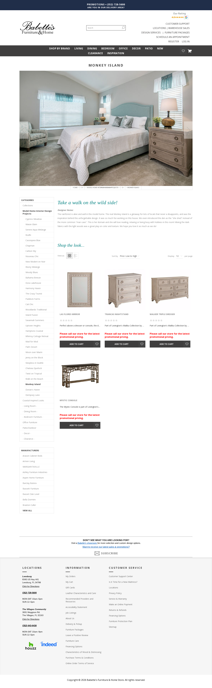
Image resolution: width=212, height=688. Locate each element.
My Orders (70, 576)
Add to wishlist (96, 344)
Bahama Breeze (33, 277)
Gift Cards (70, 587)
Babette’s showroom (87, 543)
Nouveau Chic (32, 256)
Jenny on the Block (34, 357)
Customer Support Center (121, 576)
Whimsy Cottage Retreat (37, 336)
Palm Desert (31, 347)
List (75, 255)
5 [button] (131, 187)
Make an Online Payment (120, 604)
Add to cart (77, 344)
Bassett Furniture (31, 488)
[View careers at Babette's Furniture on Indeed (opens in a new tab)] (48, 646)
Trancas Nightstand (116, 314)
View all (27, 510)
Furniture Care (72, 640)
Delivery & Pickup (74, 624)
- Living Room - (30, 406)
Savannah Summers (35, 320)
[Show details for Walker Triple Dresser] (170, 289)
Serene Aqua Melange (36, 229)
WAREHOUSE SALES (179, 28)
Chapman (30, 245)
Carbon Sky (31, 251)
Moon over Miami (34, 352)
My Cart (69, 582)
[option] (106, 128)
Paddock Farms (33, 299)
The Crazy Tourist (34, 293)
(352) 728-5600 (116, 4)
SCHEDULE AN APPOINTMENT (173, 37)
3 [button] (106, 187)
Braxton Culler (29, 505)
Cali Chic (29, 304)
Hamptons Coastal (34, 331)
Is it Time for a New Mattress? (123, 582)
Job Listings (71, 612)
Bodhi (28, 235)
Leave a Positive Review (77, 635)
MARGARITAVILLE (31, 466)
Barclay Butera (29, 483)
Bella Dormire (29, 499)
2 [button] (93, 187)
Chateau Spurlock (34, 368)
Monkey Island (33, 384)
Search (123, 27)
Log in (186, 41)
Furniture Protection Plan (120, 621)
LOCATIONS (159, 28)
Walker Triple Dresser (162, 314)
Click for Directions (30, 586)
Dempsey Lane (33, 395)
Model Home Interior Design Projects (37, 212)
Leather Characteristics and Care (81, 593)
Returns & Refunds (117, 610)
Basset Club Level (31, 494)
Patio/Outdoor (29, 427)
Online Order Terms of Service (80, 663)
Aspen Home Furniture (33, 477)
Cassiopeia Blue (33, 240)
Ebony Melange (33, 267)
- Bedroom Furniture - (33, 417)
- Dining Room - (30, 411)
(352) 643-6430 (29, 625)
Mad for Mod (32, 341)
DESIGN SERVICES (151, 32)
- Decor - (27, 433)
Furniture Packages (75, 629)
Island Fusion (32, 315)
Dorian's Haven (33, 389)
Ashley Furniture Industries (35, 472)
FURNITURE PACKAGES (177, 32)
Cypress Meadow (34, 219)
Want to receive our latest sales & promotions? (106, 547)
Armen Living (29, 461)
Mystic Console (68, 400)
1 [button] (80, 187)
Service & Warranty (118, 598)
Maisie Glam (31, 224)
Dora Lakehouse (33, 283)
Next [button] (188, 130)
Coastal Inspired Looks (33, 400)
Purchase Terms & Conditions (80, 657)
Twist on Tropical (34, 373)
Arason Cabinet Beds (32, 455)
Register (173, 41)
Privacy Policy (115, 593)
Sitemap (113, 626)
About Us (70, 618)
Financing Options (74, 646)
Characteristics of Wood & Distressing (83, 652)
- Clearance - (28, 438)
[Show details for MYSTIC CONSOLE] (80, 375)
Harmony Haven (33, 288)
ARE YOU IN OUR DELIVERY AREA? (106, 7)
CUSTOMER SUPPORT (178, 23)
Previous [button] (23, 130)
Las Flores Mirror (70, 314)
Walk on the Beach (34, 378)
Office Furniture (30, 422)
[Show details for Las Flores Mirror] (80, 289)
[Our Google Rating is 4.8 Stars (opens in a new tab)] (180, 17)
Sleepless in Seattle (34, 362)
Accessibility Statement (76, 607)
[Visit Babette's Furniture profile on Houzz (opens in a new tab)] (30, 646)
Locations (113, 587)
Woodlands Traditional (36, 309)
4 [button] (118, 187)
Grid (69, 255)
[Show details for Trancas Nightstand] (125, 289)
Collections (28, 205)
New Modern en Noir (35, 261)
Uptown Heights (33, 325)
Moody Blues (32, 272)
